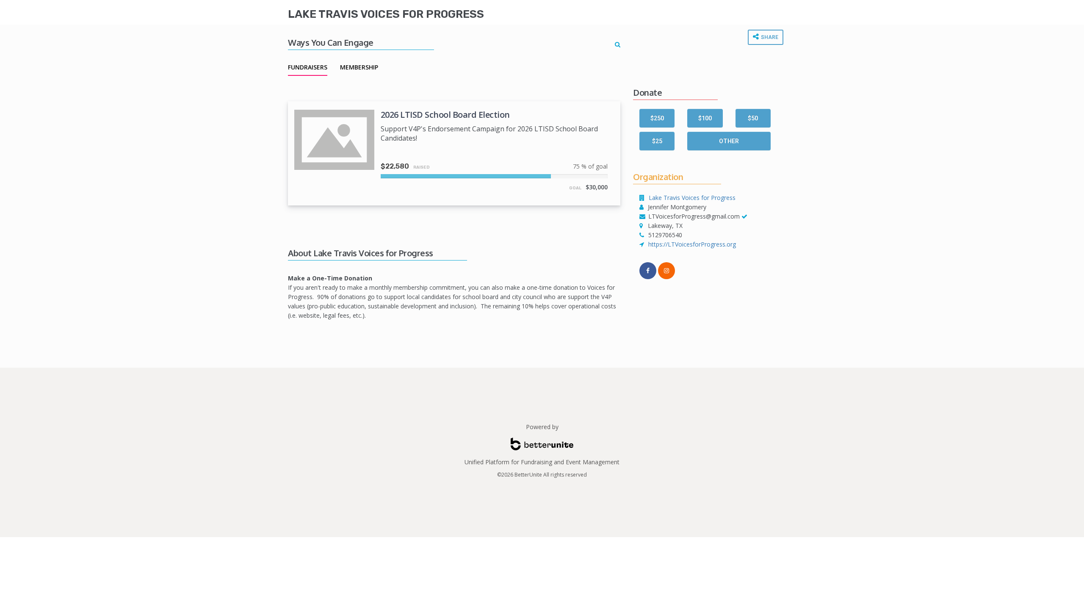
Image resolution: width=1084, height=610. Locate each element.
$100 (705, 118)
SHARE (769, 37)
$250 (657, 118)
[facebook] (647, 270)
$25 (657, 141)
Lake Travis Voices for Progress (386, 14)
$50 (753, 118)
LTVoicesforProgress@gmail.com (694, 216)
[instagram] (666, 270)
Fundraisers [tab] (307, 67)
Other (729, 141)
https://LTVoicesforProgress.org (692, 244)
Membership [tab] (359, 67)
